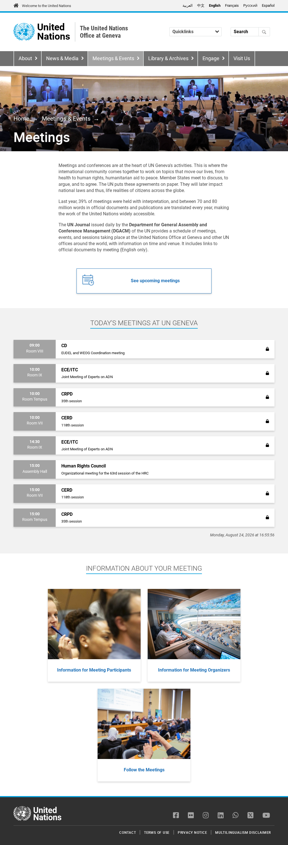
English (214, 5)
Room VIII (34, 351)
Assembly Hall (34, 471)
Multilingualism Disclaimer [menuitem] (243, 832)
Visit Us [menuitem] (241, 58)
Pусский (250, 5)
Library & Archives (168, 58)
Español (268, 5)
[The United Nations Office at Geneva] (24, 32)
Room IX (34, 375)
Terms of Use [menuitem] (157, 832)
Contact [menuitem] (127, 832)
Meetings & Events (113, 58)
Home (21, 118)
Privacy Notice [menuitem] (192, 832)
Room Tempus (34, 399)
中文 (200, 5)
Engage (210, 58)
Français (232, 5)
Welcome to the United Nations (46, 6)
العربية (188, 5)
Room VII (35, 423)
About (25, 58)
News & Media (62, 58)
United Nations (53, 32)
